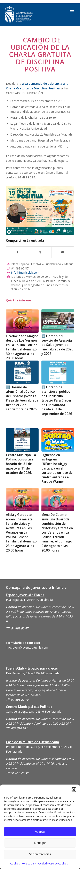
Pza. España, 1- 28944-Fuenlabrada (29, 600)
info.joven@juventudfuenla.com (27, 647)
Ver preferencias (40, 854)
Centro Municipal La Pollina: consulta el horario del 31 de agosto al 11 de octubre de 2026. (21, 464)
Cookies (15, 863)
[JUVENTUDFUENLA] (30, 14)
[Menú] (72, 11)
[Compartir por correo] (62, 252)
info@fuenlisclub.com (25, 272)
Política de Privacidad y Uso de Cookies (45, 863)
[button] (74, 790)
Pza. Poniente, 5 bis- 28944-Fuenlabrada (32, 673)
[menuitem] (72, 11)
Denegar (40, 842)
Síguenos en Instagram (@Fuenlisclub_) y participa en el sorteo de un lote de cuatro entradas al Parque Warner (57, 468)
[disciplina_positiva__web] (40, 210)
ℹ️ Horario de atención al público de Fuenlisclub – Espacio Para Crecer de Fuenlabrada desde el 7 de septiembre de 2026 (56, 400)
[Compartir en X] (40, 252)
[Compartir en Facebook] (17, 252)
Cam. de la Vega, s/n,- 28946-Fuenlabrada (33, 711)
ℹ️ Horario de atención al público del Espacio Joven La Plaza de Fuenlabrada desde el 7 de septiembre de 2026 (22, 398)
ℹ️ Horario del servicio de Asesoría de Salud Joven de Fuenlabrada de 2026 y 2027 (57, 345)
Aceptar (40, 831)
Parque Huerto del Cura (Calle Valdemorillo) (34, 747)
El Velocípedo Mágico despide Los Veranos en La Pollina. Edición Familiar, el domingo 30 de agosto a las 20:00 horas (22, 347)
